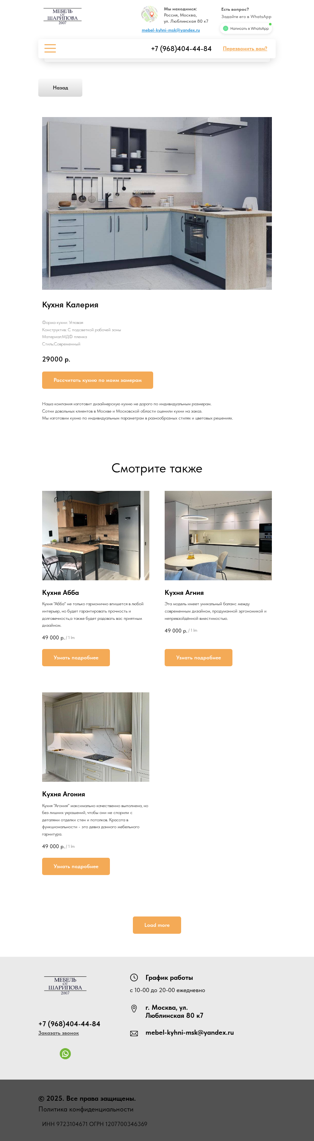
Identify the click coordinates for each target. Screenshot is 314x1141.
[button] (245, 48)
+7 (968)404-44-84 (181, 49)
